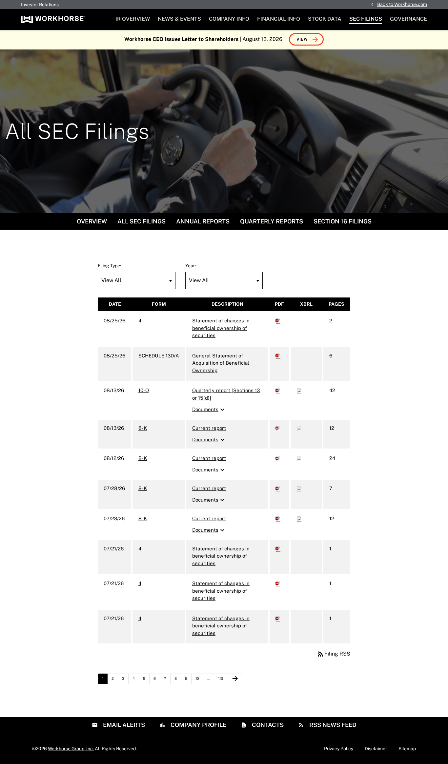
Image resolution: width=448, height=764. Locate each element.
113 (222, 678)
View (302, 39)
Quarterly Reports (271, 221)
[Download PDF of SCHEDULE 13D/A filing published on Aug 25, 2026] (278, 355)
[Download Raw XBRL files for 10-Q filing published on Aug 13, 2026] (299, 390)
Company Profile (197, 724)
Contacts (267, 724)
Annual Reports (203, 221)
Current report (209, 428)
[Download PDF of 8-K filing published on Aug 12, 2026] (278, 458)
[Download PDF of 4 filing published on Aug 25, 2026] (278, 320)
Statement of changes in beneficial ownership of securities (221, 328)
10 (199, 678)
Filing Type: (109, 265)
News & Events (179, 19)
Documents (209, 409)
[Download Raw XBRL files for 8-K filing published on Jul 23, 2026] (299, 518)
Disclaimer (376, 748)
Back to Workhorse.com (402, 4)
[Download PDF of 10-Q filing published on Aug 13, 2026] (278, 390)
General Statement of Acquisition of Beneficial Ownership (220, 363)
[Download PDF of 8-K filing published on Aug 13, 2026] (278, 428)
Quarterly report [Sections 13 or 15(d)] (226, 394)
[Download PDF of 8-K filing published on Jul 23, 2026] (278, 518)
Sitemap (407, 748)
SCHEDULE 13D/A (158, 355)
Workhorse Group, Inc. (71, 748)
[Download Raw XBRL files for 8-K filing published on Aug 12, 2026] (299, 458)
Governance (408, 19)
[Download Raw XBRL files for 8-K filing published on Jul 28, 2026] (299, 488)
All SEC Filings (141, 221)
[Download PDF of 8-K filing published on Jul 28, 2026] (278, 488)
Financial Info (278, 19)
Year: (190, 265)
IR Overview (132, 19)
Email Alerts (123, 724)
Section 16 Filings (343, 221)
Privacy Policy (338, 748)
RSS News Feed (332, 724)
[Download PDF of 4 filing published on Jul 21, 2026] (278, 548)
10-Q (143, 390)
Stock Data (324, 19)
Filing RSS (333, 654)
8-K (142, 428)
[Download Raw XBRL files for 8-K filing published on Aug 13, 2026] (299, 428)
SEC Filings (365, 19)
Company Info (229, 19)
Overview (92, 221)
